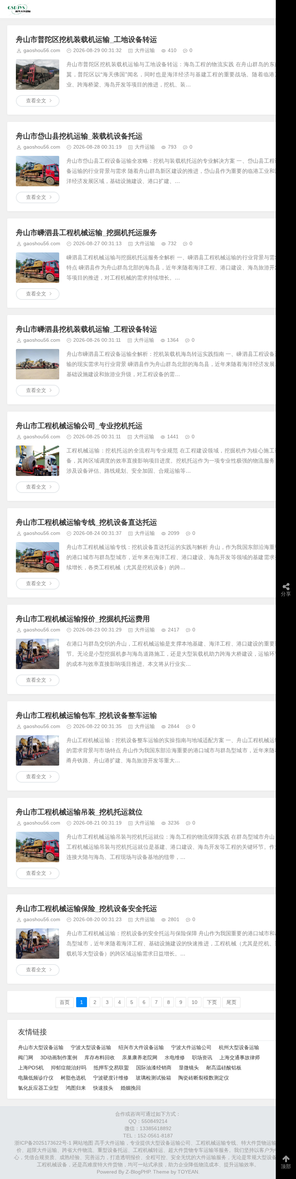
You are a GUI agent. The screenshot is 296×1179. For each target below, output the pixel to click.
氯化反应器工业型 (38, 1088)
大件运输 (145, 50)
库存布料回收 (99, 1057)
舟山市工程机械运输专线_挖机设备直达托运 (86, 522)
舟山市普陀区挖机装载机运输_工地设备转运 (86, 39)
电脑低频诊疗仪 (35, 1078)
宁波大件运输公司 (191, 1047)
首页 (65, 1002)
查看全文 (36, 100)
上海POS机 (31, 1068)
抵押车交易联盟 (111, 1068)
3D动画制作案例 (58, 1057)
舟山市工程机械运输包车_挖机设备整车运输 (86, 715)
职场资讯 (202, 1057)
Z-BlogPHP (138, 1172)
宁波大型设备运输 (91, 1047)
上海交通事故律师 (239, 1057)
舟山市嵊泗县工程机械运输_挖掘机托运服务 (86, 233)
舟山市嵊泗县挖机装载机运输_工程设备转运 (86, 329)
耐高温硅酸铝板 (223, 1068)
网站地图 (83, 1143)
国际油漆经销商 (153, 1068)
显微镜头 (189, 1068)
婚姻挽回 (131, 1088)
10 (194, 1002)
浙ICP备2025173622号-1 (42, 1143)
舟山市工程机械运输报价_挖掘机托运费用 (83, 619)
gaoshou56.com (41, 50)
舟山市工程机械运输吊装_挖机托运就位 (79, 812)
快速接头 (103, 1088)
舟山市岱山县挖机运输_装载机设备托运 (79, 136)
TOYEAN (188, 1172)
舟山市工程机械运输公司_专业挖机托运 (79, 426)
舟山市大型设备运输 (41, 1047)
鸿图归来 (76, 1088)
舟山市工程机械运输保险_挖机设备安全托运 (86, 908)
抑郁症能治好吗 (68, 1068)
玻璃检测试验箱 (153, 1078)
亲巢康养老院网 (139, 1057)
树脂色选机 (73, 1078)
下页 (212, 1002)
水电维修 (175, 1057)
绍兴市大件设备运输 (141, 1047)
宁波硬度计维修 (111, 1078)
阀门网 (25, 1057)
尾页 (231, 1002)
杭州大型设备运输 (239, 1047)
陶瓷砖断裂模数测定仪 (203, 1078)
